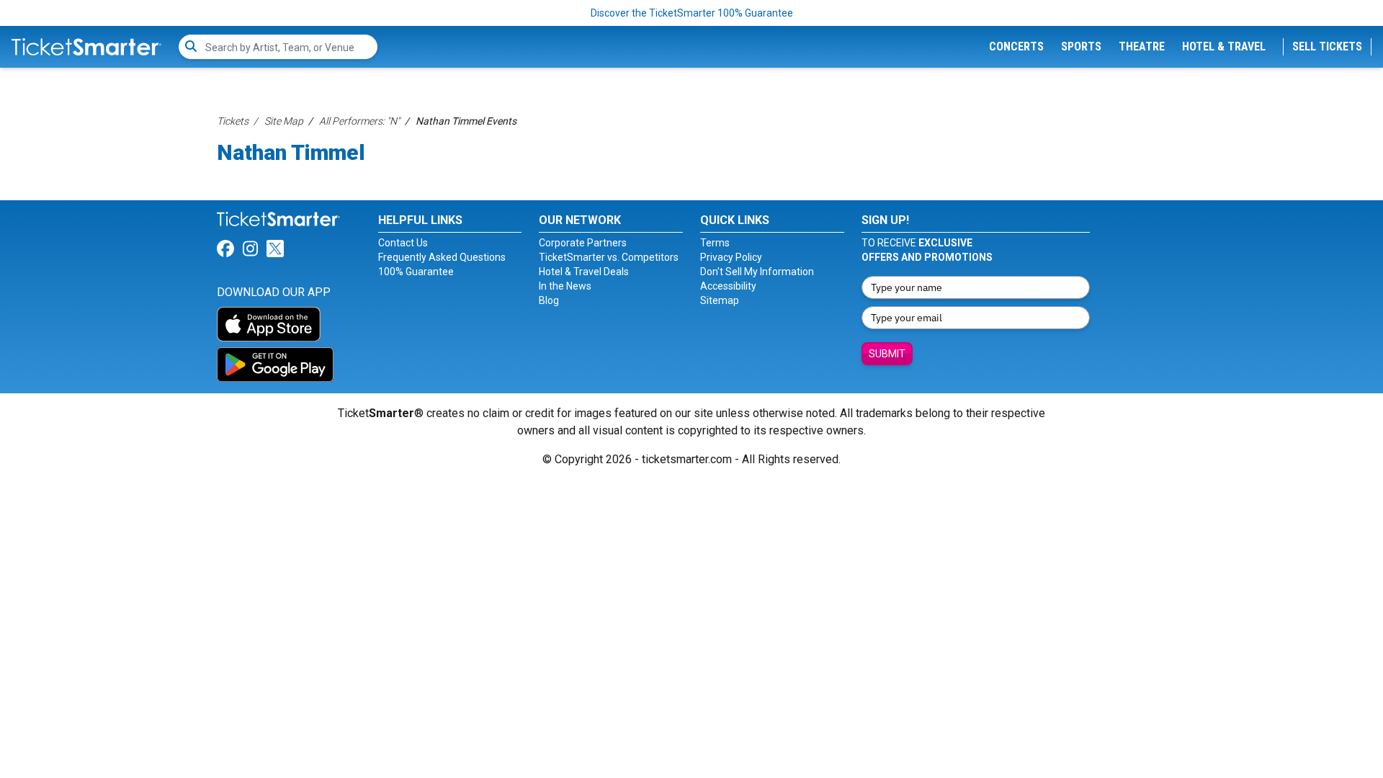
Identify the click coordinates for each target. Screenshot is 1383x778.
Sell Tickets (1327, 46)
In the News (565, 286)
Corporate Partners (583, 243)
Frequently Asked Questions (442, 257)
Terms (715, 243)
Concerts (1016, 46)
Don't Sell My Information (757, 271)
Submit (887, 353)
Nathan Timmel (291, 152)
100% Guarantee (416, 271)
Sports (1081, 46)
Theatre (1142, 46)
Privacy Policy (731, 257)
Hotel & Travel (1224, 46)
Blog (549, 300)
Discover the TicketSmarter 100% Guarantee (692, 13)
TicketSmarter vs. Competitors (609, 257)
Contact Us (403, 243)
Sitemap (719, 300)
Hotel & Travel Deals (584, 271)
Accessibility (728, 286)
